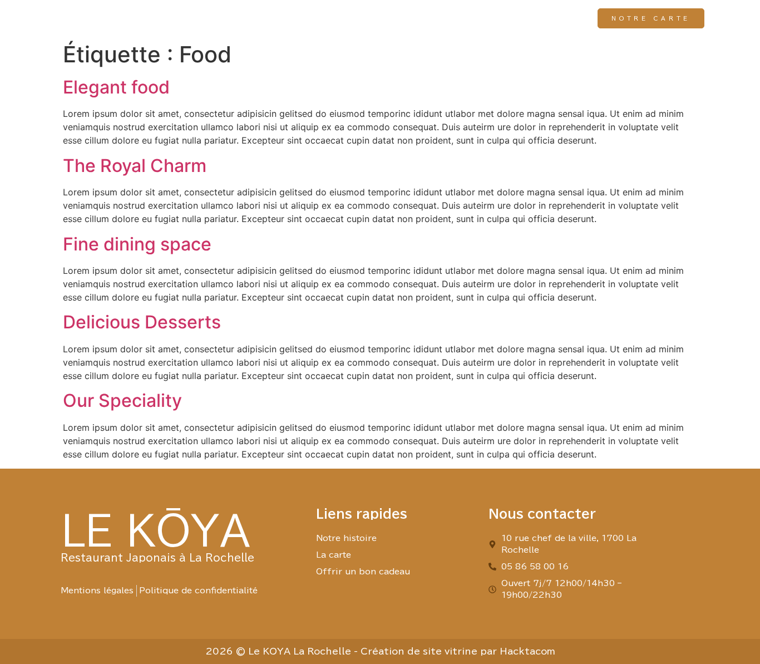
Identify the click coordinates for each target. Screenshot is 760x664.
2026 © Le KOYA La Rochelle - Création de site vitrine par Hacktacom (380, 651)
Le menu (425, 18)
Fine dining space (137, 244)
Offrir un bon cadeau (521, 18)
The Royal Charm (134, 165)
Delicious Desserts (142, 322)
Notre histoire (346, 18)
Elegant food (116, 87)
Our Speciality (122, 400)
